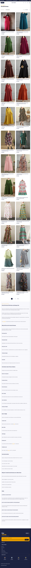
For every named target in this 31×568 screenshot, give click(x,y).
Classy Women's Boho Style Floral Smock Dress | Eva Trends (22, 150)
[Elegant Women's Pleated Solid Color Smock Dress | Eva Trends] (8, 187)
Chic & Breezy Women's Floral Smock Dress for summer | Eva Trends (23, 127)
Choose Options (8, 77)
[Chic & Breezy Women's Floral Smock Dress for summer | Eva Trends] (23, 116)
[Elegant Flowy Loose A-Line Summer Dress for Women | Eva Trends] (8, 163)
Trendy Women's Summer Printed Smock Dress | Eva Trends (22, 174)
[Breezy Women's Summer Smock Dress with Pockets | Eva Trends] (23, 69)
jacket (9, 450)
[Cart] (27, 2)
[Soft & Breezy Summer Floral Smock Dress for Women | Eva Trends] (8, 140)
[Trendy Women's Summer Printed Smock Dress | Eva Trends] (23, 163)
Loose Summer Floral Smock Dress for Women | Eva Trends (7, 245)
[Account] (25, 2)
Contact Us (3, 550)
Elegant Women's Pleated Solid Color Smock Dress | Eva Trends (8, 198)
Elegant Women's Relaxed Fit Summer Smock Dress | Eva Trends (23, 56)
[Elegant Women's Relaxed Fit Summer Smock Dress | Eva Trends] (23, 45)
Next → (18, 298)
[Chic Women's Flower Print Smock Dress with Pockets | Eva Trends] (8, 282)
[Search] (23, 2)
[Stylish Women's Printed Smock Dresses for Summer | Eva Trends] (23, 258)
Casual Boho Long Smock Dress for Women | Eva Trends (8, 127)
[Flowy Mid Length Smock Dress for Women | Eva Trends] (8, 21)
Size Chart (2, 547)
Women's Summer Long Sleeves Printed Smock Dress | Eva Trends (22, 198)
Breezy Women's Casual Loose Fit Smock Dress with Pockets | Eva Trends (22, 103)
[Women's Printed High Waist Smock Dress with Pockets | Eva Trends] (23, 234)
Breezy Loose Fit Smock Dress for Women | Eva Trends (8, 56)
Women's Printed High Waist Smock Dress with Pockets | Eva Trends (23, 245)
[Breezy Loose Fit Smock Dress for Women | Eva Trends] (8, 45)
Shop (2, 2)
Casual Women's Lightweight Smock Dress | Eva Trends (8, 79)
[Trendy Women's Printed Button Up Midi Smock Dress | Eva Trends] (23, 282)
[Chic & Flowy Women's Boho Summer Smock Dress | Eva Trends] (23, 211)
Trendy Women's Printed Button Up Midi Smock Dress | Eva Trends (22, 292)
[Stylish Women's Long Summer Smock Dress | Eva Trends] (8, 92)
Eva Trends (4, 321)
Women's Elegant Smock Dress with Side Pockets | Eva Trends (22, 32)
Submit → (26, 539)
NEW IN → (27, 533)
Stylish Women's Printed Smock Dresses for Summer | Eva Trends (23, 269)
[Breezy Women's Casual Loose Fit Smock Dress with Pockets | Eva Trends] (23, 92)
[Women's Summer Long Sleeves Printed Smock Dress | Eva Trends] (23, 187)
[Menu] (29, 2)
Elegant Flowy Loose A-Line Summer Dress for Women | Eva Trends (8, 174)
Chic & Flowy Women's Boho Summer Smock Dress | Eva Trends (23, 221)
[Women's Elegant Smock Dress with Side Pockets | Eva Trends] (23, 21)
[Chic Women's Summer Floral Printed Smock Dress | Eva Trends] (8, 211)
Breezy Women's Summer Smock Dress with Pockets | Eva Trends (23, 79)
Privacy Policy (3, 551)
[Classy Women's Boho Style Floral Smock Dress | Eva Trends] (23, 140)
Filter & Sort (8, 9)
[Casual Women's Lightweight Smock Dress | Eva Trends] (8, 69)
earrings (13, 443)
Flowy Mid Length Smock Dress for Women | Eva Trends (8, 32)
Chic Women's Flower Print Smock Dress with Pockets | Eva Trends (7, 292)
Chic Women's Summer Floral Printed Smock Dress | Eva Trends (8, 221)
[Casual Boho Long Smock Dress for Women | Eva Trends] (8, 116)
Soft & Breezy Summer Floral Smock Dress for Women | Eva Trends (8, 150)
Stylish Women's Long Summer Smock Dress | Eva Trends (8, 103)
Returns (2, 546)
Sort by (24, 9)
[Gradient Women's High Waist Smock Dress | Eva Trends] (8, 258)
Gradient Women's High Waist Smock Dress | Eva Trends (8, 269)
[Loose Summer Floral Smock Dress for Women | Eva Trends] (8, 234)
